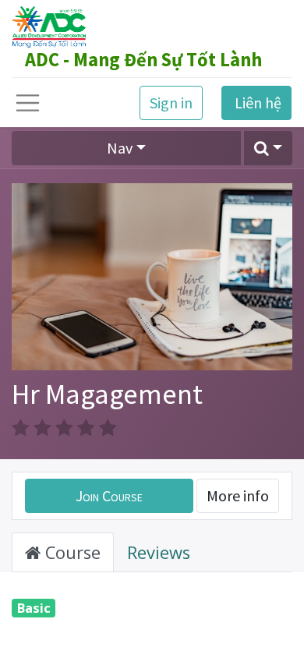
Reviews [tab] (158, 552)
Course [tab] (71, 552)
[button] (268, 148)
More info (238, 495)
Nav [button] (120, 147)
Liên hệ (256, 102)
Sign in (171, 102)
